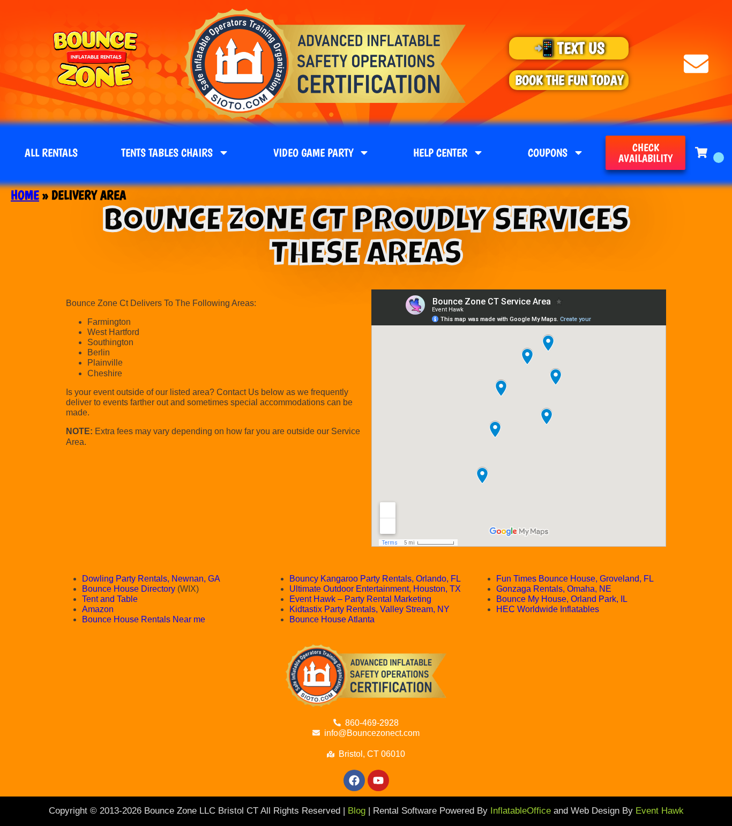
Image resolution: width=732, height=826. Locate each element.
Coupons (547, 152)
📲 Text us (569, 48)
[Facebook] (354, 780)
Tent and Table (111, 599)
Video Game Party (313, 152)
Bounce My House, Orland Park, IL (562, 599)
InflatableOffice (520, 811)
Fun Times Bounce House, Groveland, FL (575, 578)
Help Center (440, 152)
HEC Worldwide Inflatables (547, 609)
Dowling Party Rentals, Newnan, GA (151, 578)
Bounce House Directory (128, 588)
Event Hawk (660, 811)
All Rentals (51, 152)
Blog (356, 811)
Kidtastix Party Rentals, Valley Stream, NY (369, 609)
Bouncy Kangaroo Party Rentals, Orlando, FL (375, 578)
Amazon (98, 609)
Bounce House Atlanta (332, 619)
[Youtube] (378, 780)
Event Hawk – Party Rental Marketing (360, 599)
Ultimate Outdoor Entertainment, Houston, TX (375, 588)
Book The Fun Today (569, 80)
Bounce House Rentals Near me (143, 619)
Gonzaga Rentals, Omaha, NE (553, 588)
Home (25, 195)
